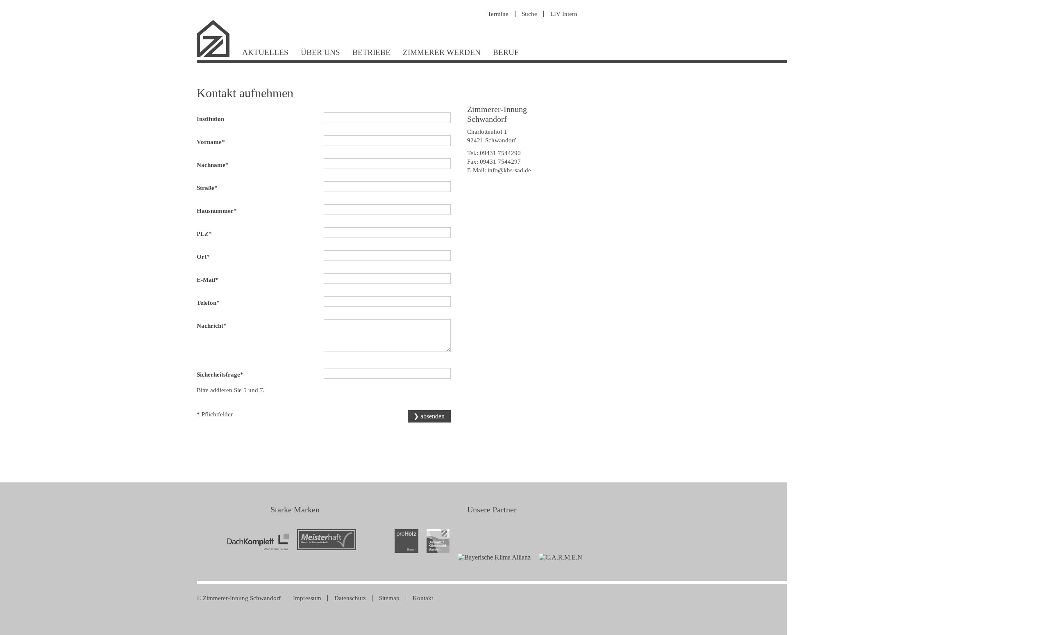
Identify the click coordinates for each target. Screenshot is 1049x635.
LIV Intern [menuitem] (563, 14)
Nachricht (212, 325)
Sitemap (389, 598)
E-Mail (210, 279)
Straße (210, 187)
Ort (210, 256)
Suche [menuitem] (529, 14)
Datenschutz (350, 598)
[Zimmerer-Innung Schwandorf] (216, 56)
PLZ (210, 233)
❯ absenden (429, 416)
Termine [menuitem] (498, 14)
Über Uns (320, 52)
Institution (210, 119)
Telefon (210, 302)
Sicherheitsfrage (220, 374)
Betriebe (371, 52)
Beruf (506, 52)
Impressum (307, 598)
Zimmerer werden (442, 52)
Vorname (211, 141)
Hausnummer (217, 210)
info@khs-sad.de (509, 170)
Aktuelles (265, 52)
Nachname (213, 164)
